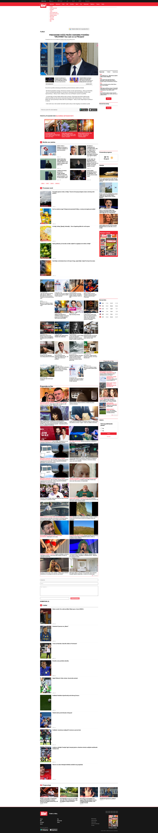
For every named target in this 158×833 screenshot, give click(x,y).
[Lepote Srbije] (60, 1)
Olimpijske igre (53, 8)
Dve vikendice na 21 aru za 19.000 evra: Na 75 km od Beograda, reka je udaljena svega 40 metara (69, 800)
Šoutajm (52, 19)
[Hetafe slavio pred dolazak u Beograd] (45, 720)
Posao (92, 825)
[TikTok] (112, 812)
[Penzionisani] (87, 1)
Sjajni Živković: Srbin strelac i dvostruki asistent (65, 678)
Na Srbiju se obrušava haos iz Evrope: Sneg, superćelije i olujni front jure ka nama (73, 261)
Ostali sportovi (53, 12)
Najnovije (52, 4)
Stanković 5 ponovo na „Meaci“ (60, 626)
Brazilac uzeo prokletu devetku (60, 661)
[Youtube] (114, 812)
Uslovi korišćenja (95, 823)
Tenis (51, 11)
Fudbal (51, 6)
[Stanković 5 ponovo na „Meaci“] (45, 634)
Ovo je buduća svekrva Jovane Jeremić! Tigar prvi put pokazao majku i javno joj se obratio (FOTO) (108, 93)
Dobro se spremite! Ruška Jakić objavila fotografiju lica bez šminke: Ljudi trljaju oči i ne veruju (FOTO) (107, 211)
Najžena (92, 4)
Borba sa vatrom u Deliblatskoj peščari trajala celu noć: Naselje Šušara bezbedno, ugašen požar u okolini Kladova (108, 195)
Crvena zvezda (53, 15)
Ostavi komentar (75, 598)
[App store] (93, 110)
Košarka (52, 9)
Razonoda (86, 4)
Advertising (94, 820)
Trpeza (97, 4)
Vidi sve (108, 98)
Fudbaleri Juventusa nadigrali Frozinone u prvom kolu (66, 730)
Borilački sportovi (54, 13)
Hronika (72, 4)
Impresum (93, 822)
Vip (81, 4)
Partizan (52, 16)
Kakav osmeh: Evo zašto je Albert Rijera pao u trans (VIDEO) (68, 609)
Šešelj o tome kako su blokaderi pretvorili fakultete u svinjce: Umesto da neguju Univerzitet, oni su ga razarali (49, 800)
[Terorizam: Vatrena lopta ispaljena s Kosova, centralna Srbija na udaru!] (108, 245)
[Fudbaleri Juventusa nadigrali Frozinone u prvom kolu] (45, 737)
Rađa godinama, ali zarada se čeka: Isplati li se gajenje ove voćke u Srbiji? (71, 243)
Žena (58, 822)
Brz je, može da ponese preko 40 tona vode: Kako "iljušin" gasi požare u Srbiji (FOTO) (108, 180)
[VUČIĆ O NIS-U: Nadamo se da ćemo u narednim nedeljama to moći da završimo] (48, 150)
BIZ (67, 4)
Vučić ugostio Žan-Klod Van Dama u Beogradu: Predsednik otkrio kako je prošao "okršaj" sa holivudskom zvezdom (108, 80)
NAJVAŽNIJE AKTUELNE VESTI (65, 116)
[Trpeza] (73, 1)
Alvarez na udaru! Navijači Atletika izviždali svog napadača (67, 764)
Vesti (63, 4)
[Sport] (80, 1)
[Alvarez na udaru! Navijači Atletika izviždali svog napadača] (45, 772)
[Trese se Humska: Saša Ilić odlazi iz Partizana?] (45, 651)
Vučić (47, 183)
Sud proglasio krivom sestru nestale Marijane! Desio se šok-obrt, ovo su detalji (108, 226)
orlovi (52, 183)
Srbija (43, 183)
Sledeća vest (89, 84)
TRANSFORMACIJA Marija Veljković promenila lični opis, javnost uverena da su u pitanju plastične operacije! (86, 80)
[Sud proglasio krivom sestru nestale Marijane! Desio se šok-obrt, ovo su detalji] (108, 219)
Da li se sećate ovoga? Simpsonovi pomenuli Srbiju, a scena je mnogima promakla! (73, 209)
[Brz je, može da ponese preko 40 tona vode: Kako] (108, 172)
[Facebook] (107, 812)
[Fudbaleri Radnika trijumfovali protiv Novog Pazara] (45, 703)
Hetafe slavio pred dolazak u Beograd (62, 712)
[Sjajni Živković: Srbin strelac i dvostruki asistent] (45, 685)
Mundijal (57, 183)
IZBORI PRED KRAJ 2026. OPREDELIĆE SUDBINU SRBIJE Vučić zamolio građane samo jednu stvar (62, 162)
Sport (77, 4)
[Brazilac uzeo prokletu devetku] (45, 668)
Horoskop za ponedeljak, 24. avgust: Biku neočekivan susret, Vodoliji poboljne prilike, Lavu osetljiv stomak (88, 800)
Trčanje (52, 18)
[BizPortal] (51, 1)
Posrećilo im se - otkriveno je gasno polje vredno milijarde (109, 76)
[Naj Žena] (67, 1)
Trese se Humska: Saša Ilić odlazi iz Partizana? (64, 643)
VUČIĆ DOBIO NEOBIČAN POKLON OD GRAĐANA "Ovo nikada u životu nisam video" (92, 173)
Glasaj (108, 433)
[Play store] (84, 110)
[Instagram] (109, 812)
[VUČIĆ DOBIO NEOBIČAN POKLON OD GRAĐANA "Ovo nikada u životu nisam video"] (78, 175)
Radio (103, 4)
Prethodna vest (49, 84)
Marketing (93, 818)
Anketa (101, 420)
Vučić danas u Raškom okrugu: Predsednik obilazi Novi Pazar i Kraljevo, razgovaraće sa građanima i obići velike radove (109, 89)
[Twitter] (117, 812)
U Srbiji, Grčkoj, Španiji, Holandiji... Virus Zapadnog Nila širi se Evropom (71, 226)
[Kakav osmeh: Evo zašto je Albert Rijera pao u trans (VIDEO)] (45, 616)
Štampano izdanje (105, 232)
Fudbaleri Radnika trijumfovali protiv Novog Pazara (65, 695)
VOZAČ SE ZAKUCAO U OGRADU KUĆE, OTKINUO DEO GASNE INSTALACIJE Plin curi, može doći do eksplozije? (61, 80)
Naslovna (58, 4)
